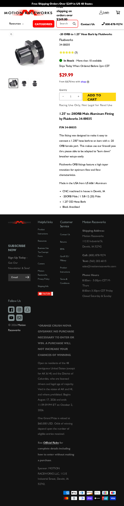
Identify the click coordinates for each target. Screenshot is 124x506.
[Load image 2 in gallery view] (24, 83)
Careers (41, 264)
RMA (62, 249)
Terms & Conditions (64, 281)
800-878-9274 (114, 24)
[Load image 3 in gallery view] (34, 83)
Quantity (63, 90)
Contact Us (88, 24)
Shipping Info (43, 286)
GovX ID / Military (64, 258)
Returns (63, 242)
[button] (43, 23)
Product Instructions (65, 270)
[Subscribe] (27, 277)
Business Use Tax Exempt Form (43, 252)
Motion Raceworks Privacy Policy (43, 275)
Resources (42, 241)
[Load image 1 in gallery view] (13, 83)
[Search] (74, 23)
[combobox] (67, 23)
